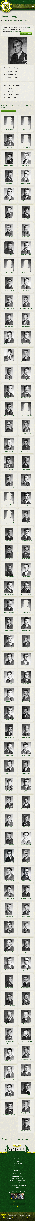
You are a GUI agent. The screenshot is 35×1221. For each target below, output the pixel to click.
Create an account (15, 31)
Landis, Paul (25, 666)
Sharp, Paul (26, 952)
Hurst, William (9, 558)
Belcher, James (26, 201)
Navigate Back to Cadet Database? (16, 1139)
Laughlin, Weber (26, 684)
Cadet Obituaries (17, 1161)
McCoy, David (9, 773)
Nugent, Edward (26, 845)
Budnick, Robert (9, 308)
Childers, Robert (9, 344)
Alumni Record (17, 1168)
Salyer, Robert (9, 934)
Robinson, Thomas (25, 898)
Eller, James (9, 433)
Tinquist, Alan (9, 1023)
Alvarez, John (9, 147)
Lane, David (9, 684)
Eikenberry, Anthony (26, 415)
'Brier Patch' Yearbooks (18, 1178)
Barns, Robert (26, 165)
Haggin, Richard (9, 523)
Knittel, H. (9, 648)
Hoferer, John (9, 541)
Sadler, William (25, 916)
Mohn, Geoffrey (9, 809)
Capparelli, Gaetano (26, 308)
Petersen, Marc (26, 862)
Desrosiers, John (26, 362)
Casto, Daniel (26, 326)
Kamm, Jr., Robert (9, 594)
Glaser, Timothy (9, 487)
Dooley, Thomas (9, 380)
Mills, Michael (26, 791)
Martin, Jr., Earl (26, 737)
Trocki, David (26, 1023)
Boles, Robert (9, 237)
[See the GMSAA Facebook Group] (17, 1196)
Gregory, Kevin (25, 487)
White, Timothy (9, 1079)
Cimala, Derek (26, 344)
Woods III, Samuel (26, 1131)
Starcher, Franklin (26, 988)
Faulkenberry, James (9, 451)
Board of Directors (17, 1163)
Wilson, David (9, 1097)
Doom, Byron (26, 380)
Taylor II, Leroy (25, 1005)
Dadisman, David (9, 362)
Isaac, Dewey (26, 558)
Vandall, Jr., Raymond (26, 1041)
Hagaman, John (26, 505)
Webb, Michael (26, 1077)
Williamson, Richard (26, 1095)
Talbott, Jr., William (9, 1005)
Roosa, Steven (9, 916)
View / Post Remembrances (17, 1181)
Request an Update (26, 33)
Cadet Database (14, 20)
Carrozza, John (9, 326)
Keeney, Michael (9, 612)
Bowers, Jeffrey (9, 254)
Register (32, 2)
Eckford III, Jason (9, 415)
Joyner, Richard (9, 576)
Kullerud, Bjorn (25, 648)
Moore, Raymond (9, 827)
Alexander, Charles (26, 129)
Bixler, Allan (9, 219)
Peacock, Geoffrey (9, 862)
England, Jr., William (26, 433)
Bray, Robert (26, 272)
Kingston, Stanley (9, 630)
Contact (18, 1187)
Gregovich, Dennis (9, 505)
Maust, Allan (9, 755)
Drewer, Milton (26, 398)
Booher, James (26, 237)
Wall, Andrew (9, 1061)
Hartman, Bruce (26, 523)
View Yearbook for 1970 (8, 111)
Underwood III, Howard (9, 1042)
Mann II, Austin (9, 737)
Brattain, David (9, 272)
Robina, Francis (9, 898)
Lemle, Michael (26, 701)
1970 (21, 20)
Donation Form (17, 1170)
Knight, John (26, 630)
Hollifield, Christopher (25, 541)
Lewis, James (9, 719)
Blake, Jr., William (26, 219)
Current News (17, 1159)
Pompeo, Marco (9, 880)
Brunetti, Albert (9, 290)
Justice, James (26, 576)
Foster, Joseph (9, 469)
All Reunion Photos (17, 1176)
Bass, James (9, 183)
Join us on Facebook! (17, 1191)
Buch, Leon (26, 290)
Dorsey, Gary (9, 398)
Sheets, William (9, 970)
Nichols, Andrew (9, 845)
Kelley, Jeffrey (26, 612)
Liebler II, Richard (26, 719)
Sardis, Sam (26, 934)
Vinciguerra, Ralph (26, 1059)
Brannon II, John (26, 254)
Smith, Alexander (9, 988)
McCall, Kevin (26, 755)
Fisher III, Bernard (26, 451)
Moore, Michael (26, 809)
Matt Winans (9, 1218)
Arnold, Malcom (9, 165)
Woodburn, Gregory (9, 1115)
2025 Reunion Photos (17, 1174)
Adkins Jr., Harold (9, 129)
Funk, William (26, 469)
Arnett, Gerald (26, 147)
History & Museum (17, 1166)
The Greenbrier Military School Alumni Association (18, 1215)
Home (6, 20)
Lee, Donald (9, 701)
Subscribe (17, 1207)
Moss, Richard (26, 827)
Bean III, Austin (26, 183)
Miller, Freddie (9, 791)
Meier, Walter (26, 773)
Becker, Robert (9, 201)
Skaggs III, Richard (26, 970)
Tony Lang (26, 20)
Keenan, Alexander (26, 594)
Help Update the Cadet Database (17, 1185)
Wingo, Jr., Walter (26, 1113)
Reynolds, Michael (26, 880)
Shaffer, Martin (9, 952)
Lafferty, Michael (9, 666)
